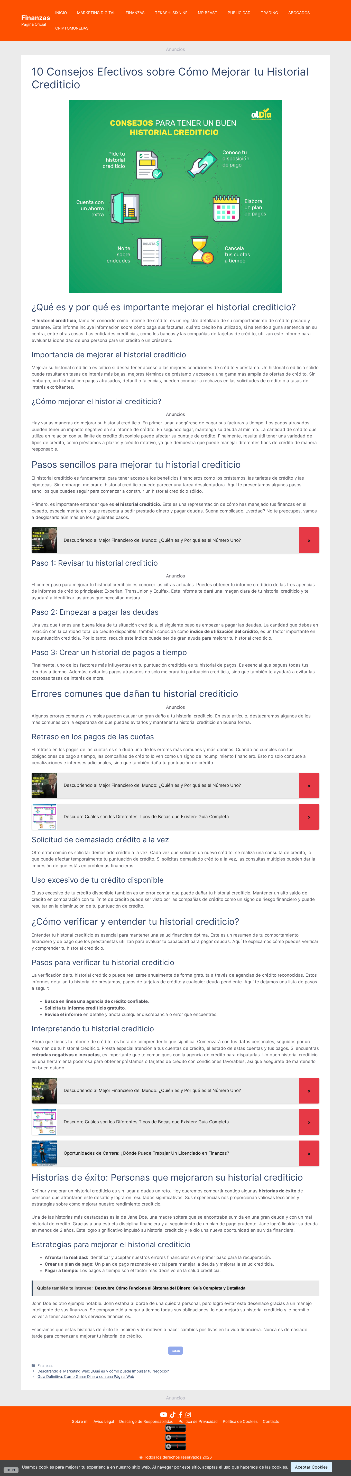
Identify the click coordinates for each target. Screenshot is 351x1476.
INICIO (61, 12)
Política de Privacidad (198, 1421)
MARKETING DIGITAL (96, 12)
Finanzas (35, 18)
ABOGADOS (299, 12)
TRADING (269, 12)
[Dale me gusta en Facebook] (182, 1415)
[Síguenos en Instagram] (188, 1415)
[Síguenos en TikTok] (174, 1415)
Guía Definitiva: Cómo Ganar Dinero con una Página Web (86, 1376)
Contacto (271, 1421)
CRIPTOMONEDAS (72, 28)
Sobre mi (80, 1421)
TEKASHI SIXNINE (171, 12)
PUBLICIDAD (239, 12)
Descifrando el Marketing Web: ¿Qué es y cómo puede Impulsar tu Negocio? (103, 1371)
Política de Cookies (240, 1421)
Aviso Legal (104, 1421)
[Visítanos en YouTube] (165, 1415)
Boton (175, 1351)
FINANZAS (135, 12)
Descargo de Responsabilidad (146, 1421)
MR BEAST (207, 12)
